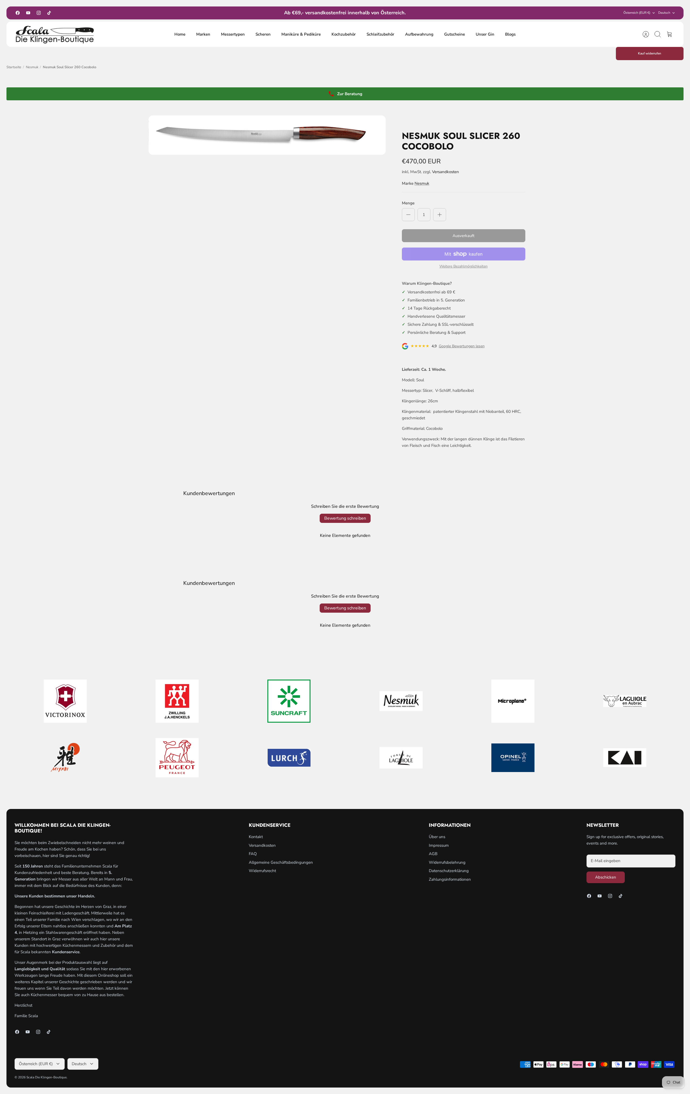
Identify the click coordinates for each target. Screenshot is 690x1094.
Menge (408, 203)
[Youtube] (28, 13)
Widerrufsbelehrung (447, 862)
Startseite (13, 67)
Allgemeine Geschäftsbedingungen (281, 862)
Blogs (510, 34)
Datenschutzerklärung (449, 870)
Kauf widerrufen (649, 53)
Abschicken (605, 877)
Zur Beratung (349, 94)
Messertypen (233, 34)
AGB (433, 853)
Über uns (437, 836)
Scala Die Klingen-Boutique (46, 1077)
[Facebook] (17, 13)
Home (179, 34)
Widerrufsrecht (262, 870)
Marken (203, 34)
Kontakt (256, 836)
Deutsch (664, 13)
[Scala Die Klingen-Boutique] (55, 34)
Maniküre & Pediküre (301, 34)
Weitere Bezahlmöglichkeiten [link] (463, 266)
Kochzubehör (344, 34)
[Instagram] (38, 13)
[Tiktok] (49, 13)
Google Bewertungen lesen (462, 346)
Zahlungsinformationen (450, 879)
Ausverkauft (463, 235)
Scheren (263, 34)
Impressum (439, 845)
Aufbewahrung (419, 34)
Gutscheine (454, 34)
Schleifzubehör (380, 34)
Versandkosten (445, 171)
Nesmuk (32, 67)
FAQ (253, 853)
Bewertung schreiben (345, 518)
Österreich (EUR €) (636, 13)
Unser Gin (485, 34)
